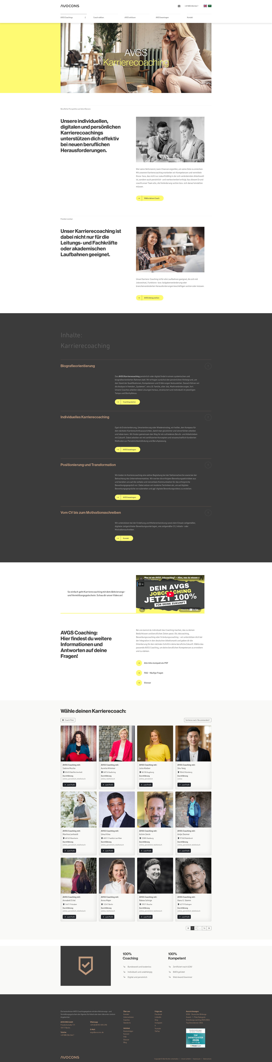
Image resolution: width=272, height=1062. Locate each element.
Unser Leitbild (186, 1059)
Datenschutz (207, 1059)
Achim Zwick (144, 834)
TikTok (157, 1031)
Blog (125, 1042)
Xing (156, 1020)
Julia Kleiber (144, 768)
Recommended (197, 720)
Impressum (196, 1059)
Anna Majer (106, 900)
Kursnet (126, 1034)
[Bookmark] (62, 758)
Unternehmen (128, 1017)
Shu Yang (181, 768)
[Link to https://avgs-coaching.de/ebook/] (179, 6)
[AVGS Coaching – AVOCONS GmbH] (70, 5)
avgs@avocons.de (97, 1032)
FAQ (125, 1037)
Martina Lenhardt (70, 834)
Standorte (127, 1023)
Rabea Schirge (145, 900)
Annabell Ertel (69, 900)
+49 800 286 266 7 (67, 1035)
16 (204, 928)
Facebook (158, 1014)
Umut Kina (105, 834)
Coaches (126, 1020)
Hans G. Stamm (184, 900)
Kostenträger (128, 1031)
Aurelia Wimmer (108, 768)
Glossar (126, 1040)
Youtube (158, 1028)
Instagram (158, 1023)
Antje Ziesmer (183, 834)
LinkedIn (158, 1017)
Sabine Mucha (69, 768)
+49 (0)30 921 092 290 (98, 1025)
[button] (136, 366)
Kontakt (126, 1014)
